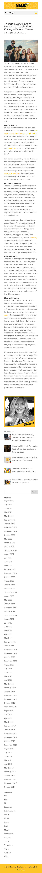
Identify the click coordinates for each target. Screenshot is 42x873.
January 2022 (9, 604)
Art (5, 795)
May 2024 (8, 565)
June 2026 (8, 508)
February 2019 (10, 726)
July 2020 (8, 669)
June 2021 (8, 627)
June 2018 (8, 756)
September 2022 (10, 592)
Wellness (7, 853)
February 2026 (10, 520)
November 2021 (10, 608)
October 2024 (9, 546)
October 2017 (9, 787)
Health (6, 818)
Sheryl (8, 33)
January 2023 (9, 585)
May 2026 (8, 512)
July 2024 (8, 558)
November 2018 (10, 737)
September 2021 (10, 615)
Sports (6, 841)
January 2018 (9, 775)
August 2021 (9, 619)
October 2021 (9, 611)
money (6, 315)
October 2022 (9, 588)
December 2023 (10, 573)
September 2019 (10, 707)
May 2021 (8, 630)
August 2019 (9, 711)
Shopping (7, 837)
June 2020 (8, 672)
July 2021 (8, 623)
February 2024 (10, 569)
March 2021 (9, 638)
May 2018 (8, 760)
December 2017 (10, 779)
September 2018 (10, 745)
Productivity (8, 834)
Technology (8, 845)
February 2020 (10, 688)
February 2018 (10, 772)
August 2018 (9, 749)
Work (6, 856)
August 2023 (9, 581)
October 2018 (9, 741)
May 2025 (8, 539)
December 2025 (10, 527)
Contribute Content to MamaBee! (27, 867)
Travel (6, 849)
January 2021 (9, 646)
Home (6, 822)
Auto (6, 799)
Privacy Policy (21, 870)
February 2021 (10, 642)
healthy (34, 237)
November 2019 (10, 699)
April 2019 (8, 718)
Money (6, 830)
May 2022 (8, 600)
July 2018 (8, 752)
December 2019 (10, 695)
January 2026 (9, 524)
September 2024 (10, 550)
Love (24, 33)
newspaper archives (11, 173)
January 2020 (9, 691)
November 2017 (10, 783)
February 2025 (10, 543)
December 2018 (10, 733)
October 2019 (9, 703)
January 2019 (9, 730)
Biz (5, 803)
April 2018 (8, 764)
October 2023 (9, 577)
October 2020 (9, 657)
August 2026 (9, 501)
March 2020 (9, 684)
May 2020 (8, 676)
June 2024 (8, 562)
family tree (13, 148)
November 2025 (10, 531)
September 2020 (10, 661)
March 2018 (9, 768)
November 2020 (10, 653)
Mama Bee (12, 867)
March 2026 (9, 516)
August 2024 (9, 554)
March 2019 (9, 722)
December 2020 (10, 649)
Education (14, 33)
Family (20, 33)
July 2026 (8, 504)
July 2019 (8, 714)
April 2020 (8, 680)
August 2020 (9, 665)
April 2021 (8, 634)
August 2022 (9, 596)
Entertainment (9, 811)
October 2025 (9, 535)
